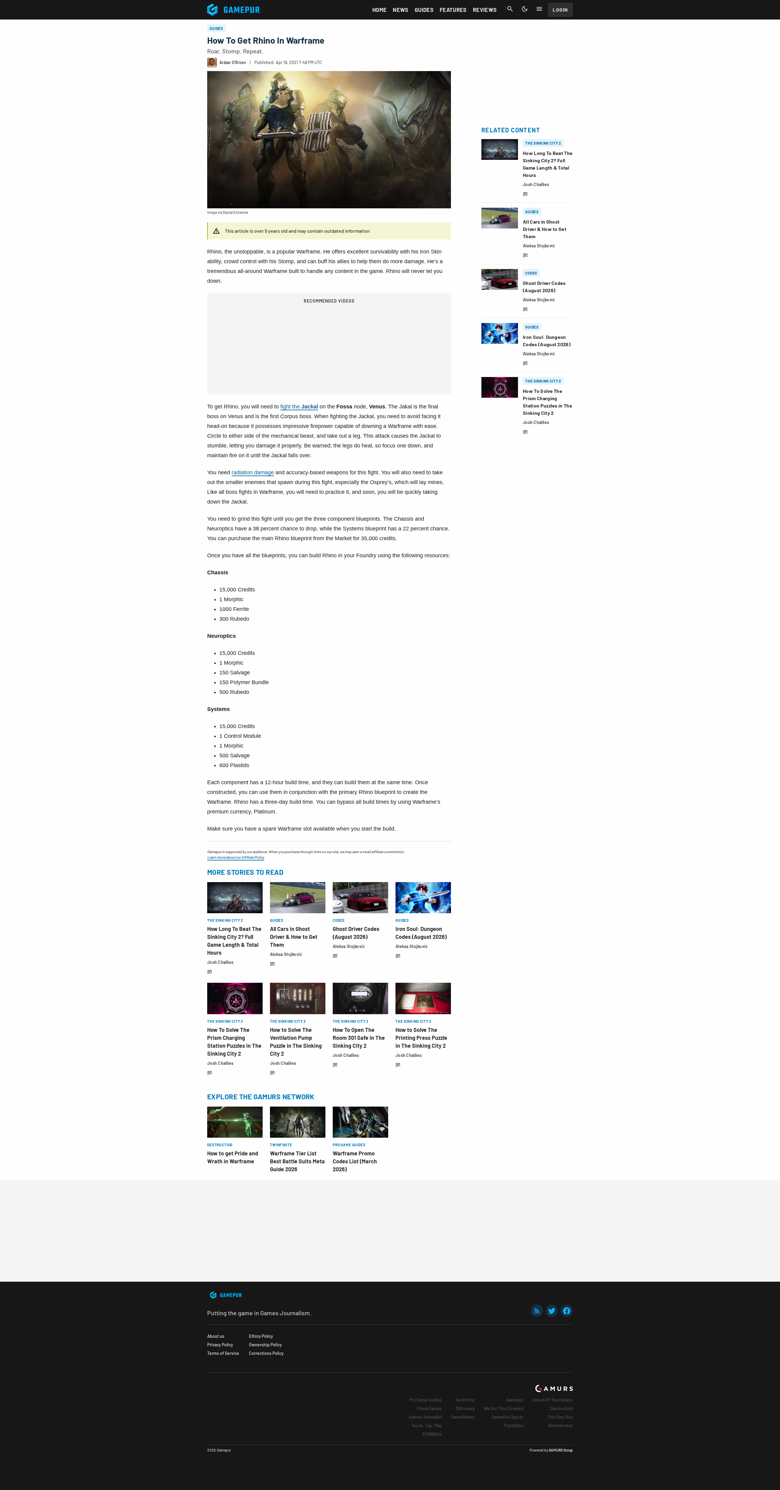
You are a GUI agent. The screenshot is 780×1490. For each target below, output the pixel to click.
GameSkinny (463, 1417)
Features (453, 9)
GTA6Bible (432, 1434)
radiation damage (253, 472)
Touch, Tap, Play (426, 1425)
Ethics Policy (261, 1336)
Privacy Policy (220, 1344)
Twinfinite (465, 1399)
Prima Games (429, 1408)
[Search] (510, 9)
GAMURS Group (561, 1450)
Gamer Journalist (425, 1417)
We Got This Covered (503, 1408)
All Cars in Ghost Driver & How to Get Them (293, 936)
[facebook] (566, 1311)
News (400, 9)
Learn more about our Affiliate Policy (235, 857)
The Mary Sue (560, 1417)
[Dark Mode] (525, 9)
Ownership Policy (265, 1344)
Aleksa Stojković (286, 954)
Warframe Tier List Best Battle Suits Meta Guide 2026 (297, 1161)
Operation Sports (507, 1417)
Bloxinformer (560, 1425)
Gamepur (514, 1399)
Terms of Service (223, 1353)
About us (215, 1336)
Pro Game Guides (425, 1399)
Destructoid (561, 1408)
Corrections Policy (266, 1353)
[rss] (537, 1311)
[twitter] (551, 1311)
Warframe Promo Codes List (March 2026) (355, 1161)
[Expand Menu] (539, 9)
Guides (424, 9)
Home (379, 9)
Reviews (485, 9)
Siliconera (465, 1408)
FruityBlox (513, 1425)
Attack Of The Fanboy (553, 1399)
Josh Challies (220, 962)
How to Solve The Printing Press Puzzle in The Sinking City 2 (421, 1037)
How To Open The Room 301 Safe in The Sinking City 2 (359, 1037)
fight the (299, 407)
